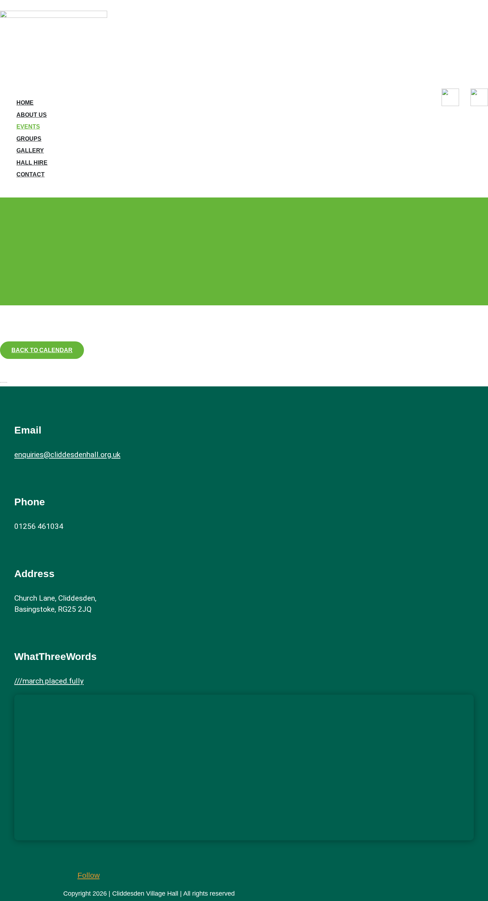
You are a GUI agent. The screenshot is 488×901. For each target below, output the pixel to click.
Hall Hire (32, 163)
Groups (28, 139)
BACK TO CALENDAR (42, 350)
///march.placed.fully (49, 681)
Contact (30, 174)
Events (28, 127)
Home (25, 103)
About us (31, 115)
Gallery (30, 150)
